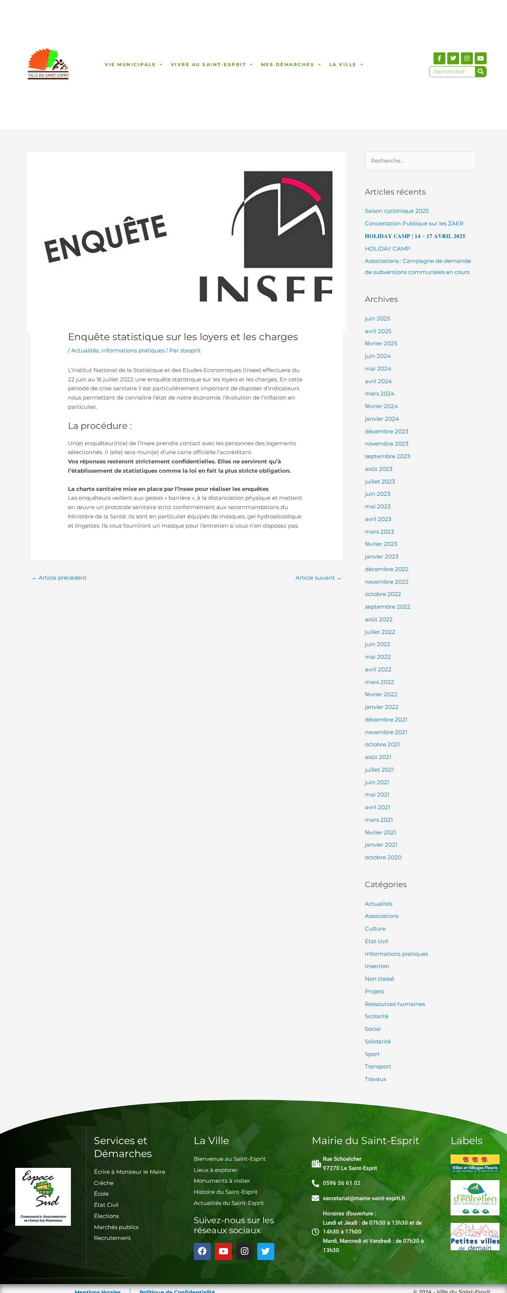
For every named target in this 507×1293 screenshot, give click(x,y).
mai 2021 (377, 794)
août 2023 (378, 468)
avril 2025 (378, 331)
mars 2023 (379, 531)
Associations (382, 915)
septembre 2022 (387, 606)
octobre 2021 (382, 744)
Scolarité (377, 1016)
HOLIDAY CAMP (387, 248)
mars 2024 (380, 393)
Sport (372, 1054)
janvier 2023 (381, 556)
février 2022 (381, 694)
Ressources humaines (395, 1003)
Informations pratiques (132, 350)
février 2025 (381, 343)
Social (373, 1028)
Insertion (377, 966)
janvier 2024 (382, 418)
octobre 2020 (383, 857)
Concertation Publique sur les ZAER (414, 223)
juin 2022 (377, 644)
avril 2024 (378, 381)
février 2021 (380, 832)
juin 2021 (377, 782)
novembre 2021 (386, 732)
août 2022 (379, 619)
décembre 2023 (386, 431)
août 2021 (378, 757)
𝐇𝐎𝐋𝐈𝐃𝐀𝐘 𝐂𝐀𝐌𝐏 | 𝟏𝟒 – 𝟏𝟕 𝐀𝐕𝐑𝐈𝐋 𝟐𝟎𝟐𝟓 (415, 236)
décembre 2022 (387, 569)
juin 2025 (377, 318)
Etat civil (376, 941)
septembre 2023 (387, 456)
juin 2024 (378, 355)
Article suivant (318, 577)
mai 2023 (377, 506)
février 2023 (381, 543)
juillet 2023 (380, 481)
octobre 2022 (383, 593)
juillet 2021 (379, 769)
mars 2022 (379, 681)
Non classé (379, 978)
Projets (374, 991)
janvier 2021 (381, 844)
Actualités (85, 350)
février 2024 (381, 406)
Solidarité (378, 1041)
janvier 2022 (382, 706)
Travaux (375, 1078)
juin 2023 (377, 493)
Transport (378, 1066)
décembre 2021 (386, 719)
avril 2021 (377, 807)
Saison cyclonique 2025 (397, 210)
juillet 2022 (380, 631)
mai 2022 (378, 656)
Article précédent (59, 577)
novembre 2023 (386, 443)
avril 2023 (378, 518)
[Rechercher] (480, 71)
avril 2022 (378, 669)
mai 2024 (378, 368)
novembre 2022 (387, 581)
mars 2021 (379, 819)
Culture (375, 928)
